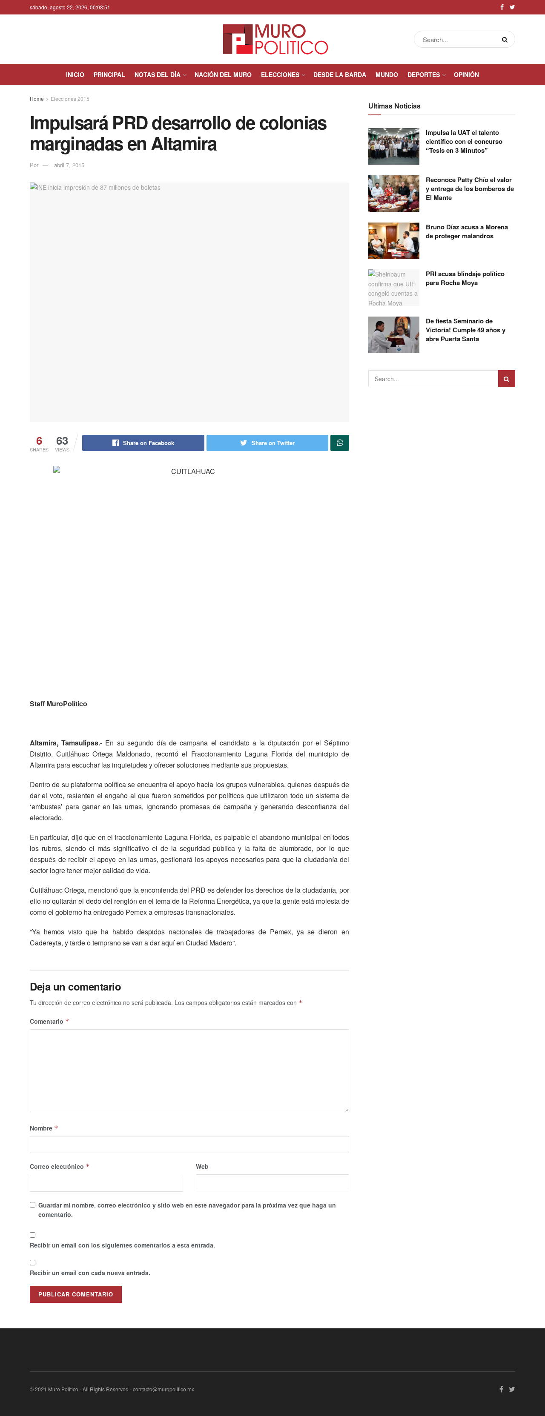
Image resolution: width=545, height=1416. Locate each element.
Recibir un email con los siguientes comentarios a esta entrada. (122, 1245)
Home (37, 98)
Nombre (44, 1128)
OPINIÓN (466, 74)
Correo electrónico (60, 1166)
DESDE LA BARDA (339, 74)
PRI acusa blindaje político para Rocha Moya (465, 278)
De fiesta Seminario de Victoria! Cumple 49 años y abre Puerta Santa (465, 329)
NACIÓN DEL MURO (223, 74)
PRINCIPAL (109, 74)
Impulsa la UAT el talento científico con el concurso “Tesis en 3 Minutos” (464, 141)
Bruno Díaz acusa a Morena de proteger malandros (467, 231)
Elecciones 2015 (70, 98)
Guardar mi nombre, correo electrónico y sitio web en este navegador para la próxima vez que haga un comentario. (187, 1210)
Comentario (49, 1021)
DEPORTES (423, 74)
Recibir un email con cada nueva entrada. (90, 1272)
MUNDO (387, 74)
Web (202, 1166)
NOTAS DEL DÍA (158, 74)
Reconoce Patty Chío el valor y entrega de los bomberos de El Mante (470, 188)
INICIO (75, 74)
